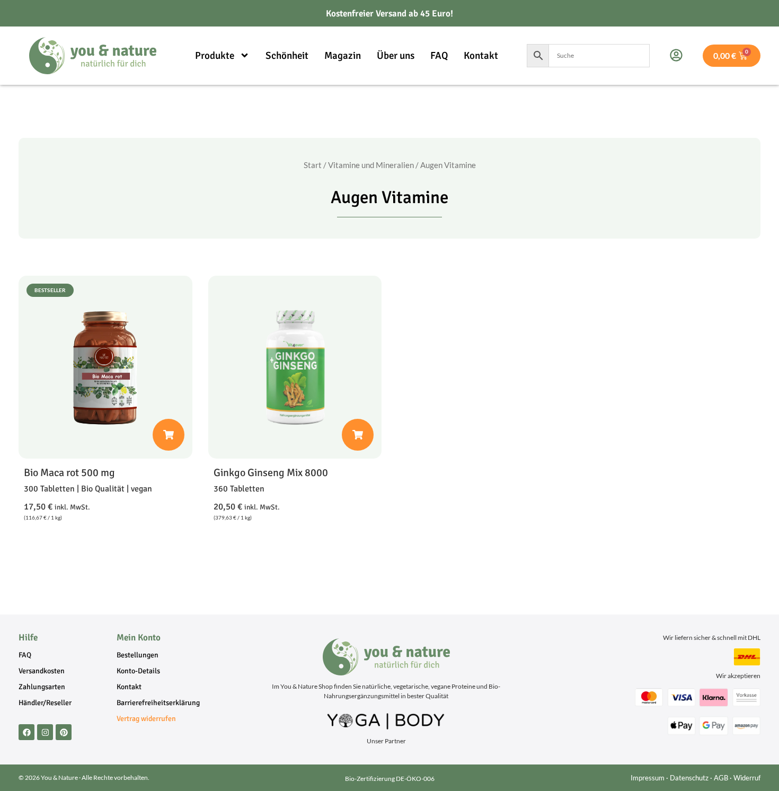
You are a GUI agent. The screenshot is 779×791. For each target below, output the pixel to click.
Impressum (648, 778)
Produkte (214, 55)
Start (313, 165)
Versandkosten (42, 670)
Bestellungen (137, 655)
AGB (721, 778)
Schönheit (286, 55)
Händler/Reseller (45, 702)
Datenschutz (689, 778)
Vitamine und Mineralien (371, 165)
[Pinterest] (64, 732)
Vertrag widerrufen (146, 718)
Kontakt (481, 55)
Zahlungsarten (42, 686)
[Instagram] (45, 732)
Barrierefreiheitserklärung (158, 702)
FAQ (439, 55)
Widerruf (746, 778)
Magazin (342, 55)
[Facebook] (26, 732)
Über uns (395, 55)
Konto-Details (138, 670)
